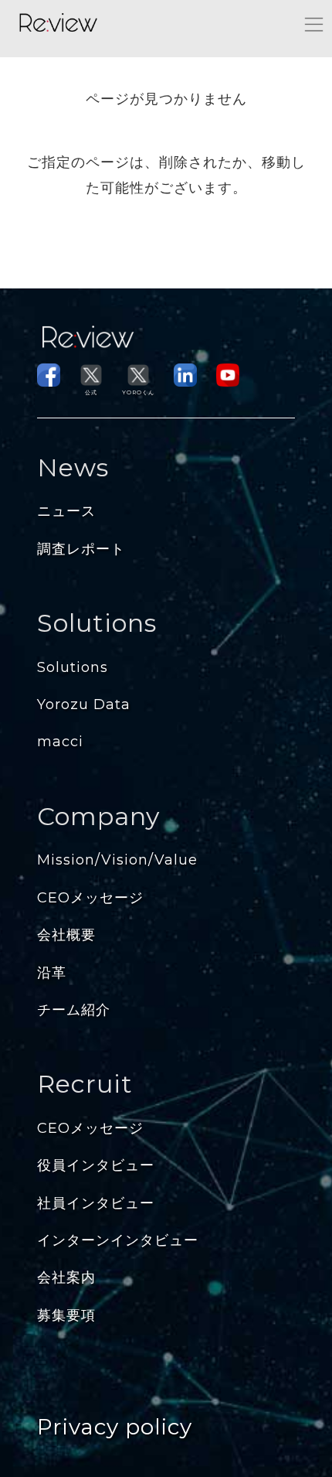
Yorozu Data (83, 704)
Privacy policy (114, 1426)
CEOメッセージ (90, 897)
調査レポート (81, 549)
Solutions (72, 667)
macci (60, 741)
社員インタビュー (95, 1203)
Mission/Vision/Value (117, 859)
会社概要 (66, 934)
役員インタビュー (95, 1165)
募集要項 (66, 1315)
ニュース (66, 511)
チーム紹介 (73, 1009)
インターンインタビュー (117, 1240)
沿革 (51, 972)
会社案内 (66, 1277)
